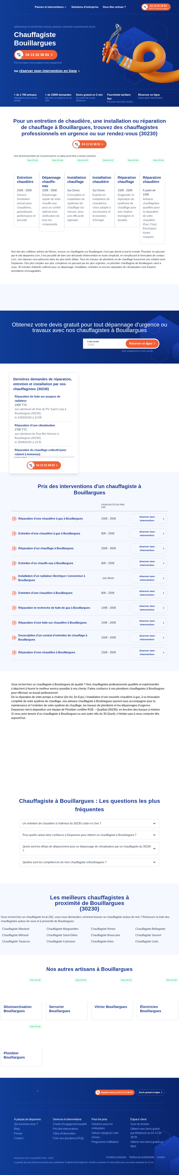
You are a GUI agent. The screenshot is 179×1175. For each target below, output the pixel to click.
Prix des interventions (65, 1128)
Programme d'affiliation (105, 1141)
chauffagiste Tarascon (16, 941)
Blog (16, 1128)
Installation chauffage (76, 180)
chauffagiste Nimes (103, 928)
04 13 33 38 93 (37, 55)
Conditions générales (116, 1157)
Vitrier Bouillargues (111, 1007)
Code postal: (93, 341)
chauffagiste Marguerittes (62, 928)
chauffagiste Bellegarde (150, 928)
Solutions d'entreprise (84, 6)
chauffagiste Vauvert (148, 935)
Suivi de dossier (139, 1124)
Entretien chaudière (25, 180)
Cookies (161, 1157)
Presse (18, 1133)
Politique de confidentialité (141, 1157)
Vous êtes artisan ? (114, 6)
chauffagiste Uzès (146, 941)
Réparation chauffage (127, 180)
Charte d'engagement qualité (70, 1124)
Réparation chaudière (152, 180)
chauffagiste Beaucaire (105, 935)
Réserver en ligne (140, 343)
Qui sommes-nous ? (26, 1124)
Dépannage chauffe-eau (51, 182)
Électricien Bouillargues (150, 1009)
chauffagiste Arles (102, 941)
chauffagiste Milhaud (15, 935)
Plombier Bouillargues (14, 1055)
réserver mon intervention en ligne (48, 71)
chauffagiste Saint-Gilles (61, 935)
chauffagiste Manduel (15, 928)
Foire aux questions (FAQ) (68, 1138)
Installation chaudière (101, 180)
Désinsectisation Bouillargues (17, 1009)
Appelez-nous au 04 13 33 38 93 (117, 1092)
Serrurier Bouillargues (59, 1009)
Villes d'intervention (64, 1133)
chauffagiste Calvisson (60, 941)
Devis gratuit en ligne (149, 1092)
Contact (18, 1138)
